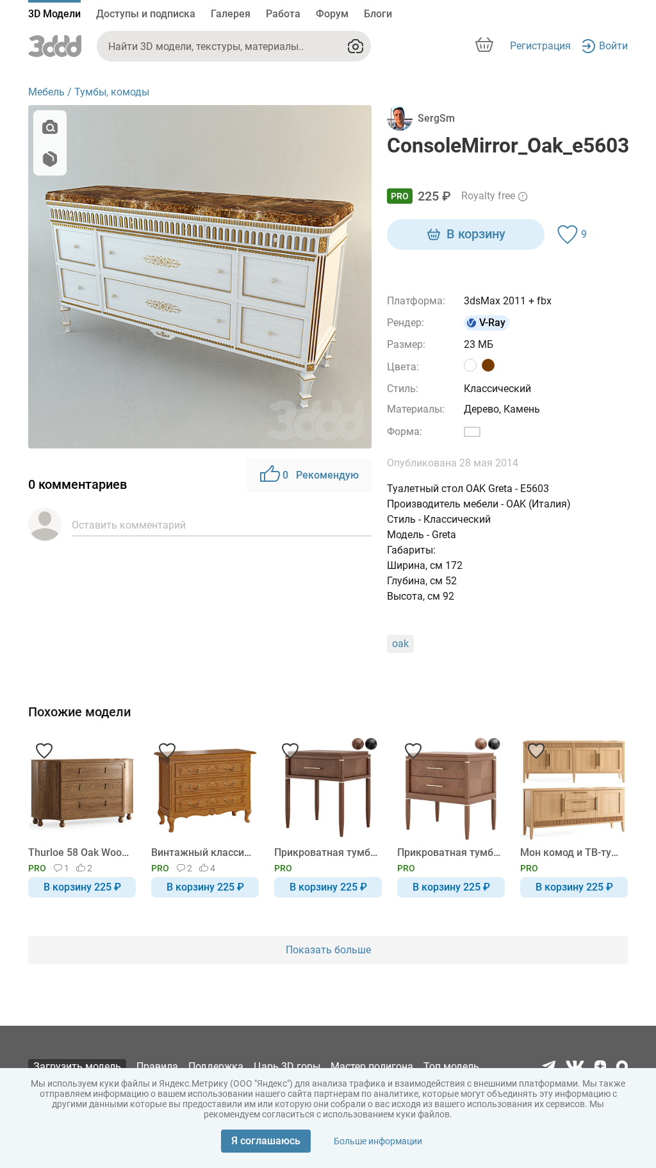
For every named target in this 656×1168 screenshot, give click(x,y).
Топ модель (451, 1066)
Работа (283, 14)
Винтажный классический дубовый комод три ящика (202, 852)
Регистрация (540, 46)
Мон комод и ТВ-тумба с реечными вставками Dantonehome (571, 852)
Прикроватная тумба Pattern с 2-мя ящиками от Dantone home (448, 852)
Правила (157, 1066)
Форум (332, 14)
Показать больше (328, 950)
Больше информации (378, 1141)
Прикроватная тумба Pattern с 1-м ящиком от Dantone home (325, 852)
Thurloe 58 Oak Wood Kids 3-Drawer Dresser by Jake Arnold (79, 852)
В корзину (476, 234)
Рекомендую (321, 475)
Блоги (378, 14)
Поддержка (215, 1066)
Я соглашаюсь (265, 1141)
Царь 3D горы (287, 1066)
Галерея (230, 14)
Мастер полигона (372, 1066)
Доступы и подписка (145, 14)
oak (400, 643)
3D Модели (54, 14)
